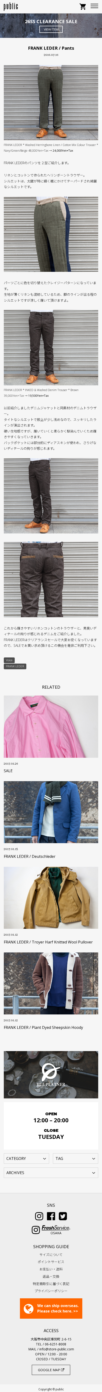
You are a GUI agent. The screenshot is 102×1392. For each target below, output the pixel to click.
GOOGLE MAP (49, 1370)
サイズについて (51, 1254)
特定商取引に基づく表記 (51, 1284)
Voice (9, 660)
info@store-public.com (56, 1349)
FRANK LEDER (15, 666)
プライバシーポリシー (51, 1291)
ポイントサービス (51, 1262)
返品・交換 (51, 1276)
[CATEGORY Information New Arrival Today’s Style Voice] (26, 1158)
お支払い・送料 (51, 1269)
